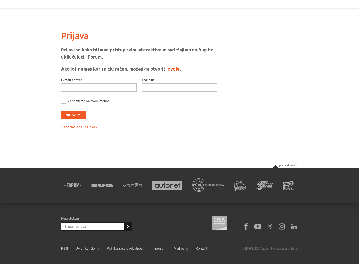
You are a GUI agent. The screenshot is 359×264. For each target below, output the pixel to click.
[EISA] (219, 224)
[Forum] (73, 185)
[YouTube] (258, 226)
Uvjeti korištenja (87, 248)
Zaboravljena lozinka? (79, 127)
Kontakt (201, 248)
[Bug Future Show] (208, 185)
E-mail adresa (71, 79)
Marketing (181, 248)
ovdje (174, 68)
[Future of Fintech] (289, 185)
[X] (270, 226)
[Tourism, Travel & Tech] (265, 185)
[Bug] (102, 185)
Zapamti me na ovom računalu (90, 101)
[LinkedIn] (294, 226)
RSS (64, 248)
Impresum (159, 248)
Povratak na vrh (288, 165)
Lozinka (148, 79)
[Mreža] (132, 185)
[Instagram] (282, 226)
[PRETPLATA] (128, 226)
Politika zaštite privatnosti (125, 248)
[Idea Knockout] (240, 185)
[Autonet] (167, 185)
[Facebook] (246, 226)
